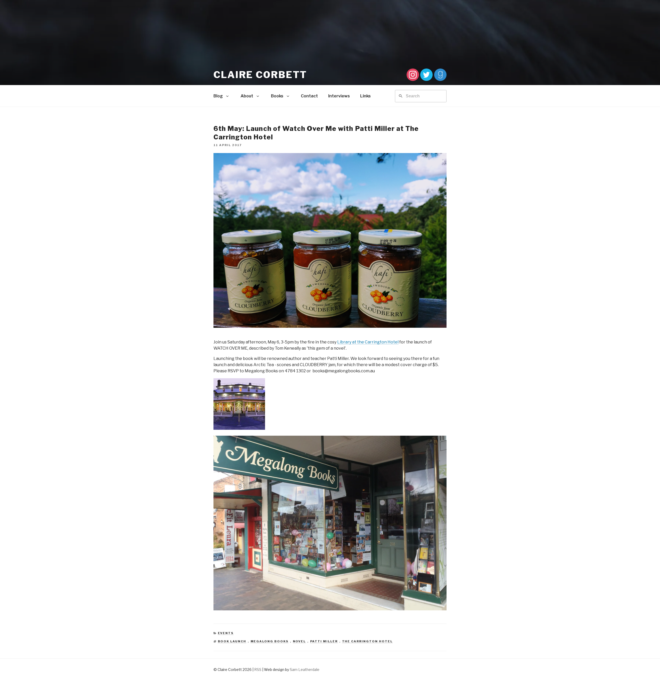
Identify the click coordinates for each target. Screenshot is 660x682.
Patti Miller (324, 641)
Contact (309, 96)
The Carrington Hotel (367, 641)
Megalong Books (270, 641)
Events (226, 633)
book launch (232, 641)
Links (365, 96)
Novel (299, 641)
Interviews (339, 96)
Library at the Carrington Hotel (368, 342)
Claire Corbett (260, 74)
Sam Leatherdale (304, 669)
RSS (257, 669)
